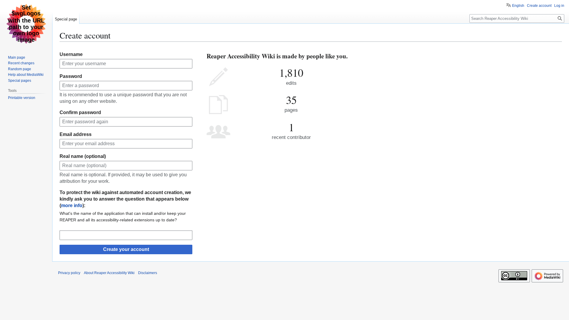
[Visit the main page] (26, 23)
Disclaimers (147, 273)
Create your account (126, 249)
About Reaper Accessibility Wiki (109, 273)
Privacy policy (69, 273)
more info (71, 205)
